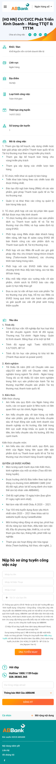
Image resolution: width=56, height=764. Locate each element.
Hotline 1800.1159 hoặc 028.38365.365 (23, 675)
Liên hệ (5, 750)
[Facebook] (4, 760)
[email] (40, 34)
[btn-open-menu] (5, 7)
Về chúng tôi (8, 755)
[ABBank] (20, 6)
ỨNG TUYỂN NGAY (28, 652)
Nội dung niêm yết (11, 746)
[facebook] (29, 34)
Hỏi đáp (14, 667)
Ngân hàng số (42, 6)
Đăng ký (28, 702)
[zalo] (45, 34)
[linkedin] (35, 34)
